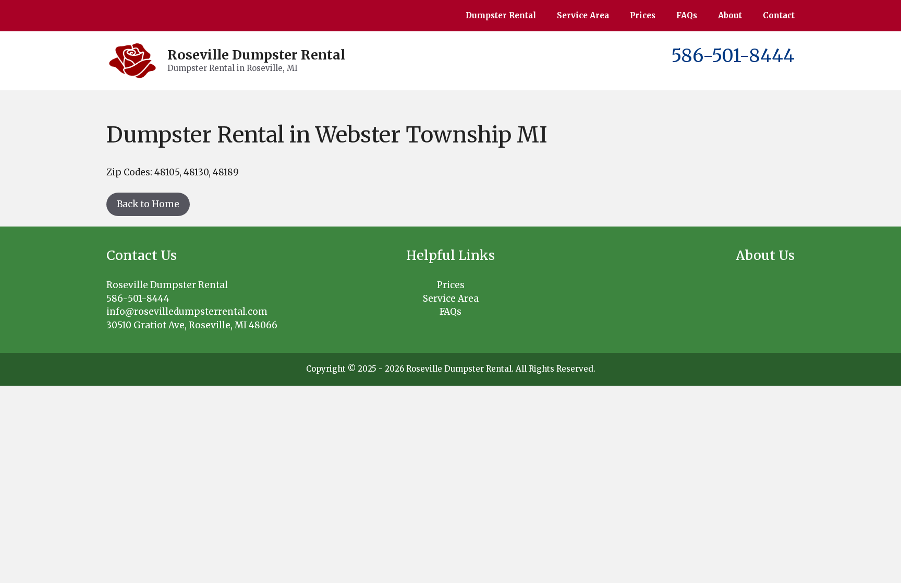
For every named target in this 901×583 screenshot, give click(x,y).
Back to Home (148, 204)
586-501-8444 (733, 55)
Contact (779, 15)
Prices (642, 15)
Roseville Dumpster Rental (256, 54)
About (730, 15)
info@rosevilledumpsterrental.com (186, 311)
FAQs (686, 15)
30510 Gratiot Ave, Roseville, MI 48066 (191, 325)
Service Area (583, 15)
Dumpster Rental (501, 15)
